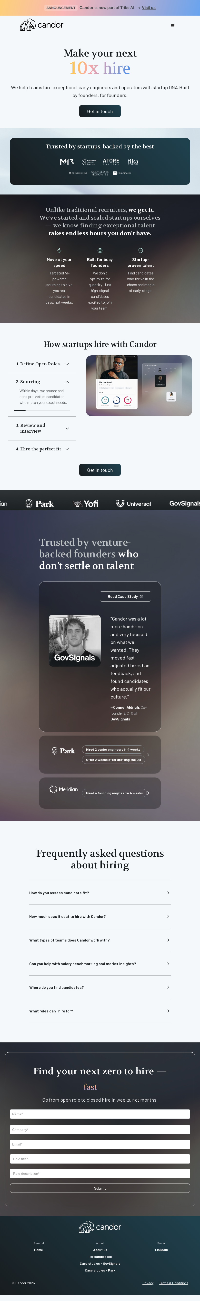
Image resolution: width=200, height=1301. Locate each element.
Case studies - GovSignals (100, 1263)
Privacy (147, 1283)
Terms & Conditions (173, 1283)
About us (100, 1250)
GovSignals (120, 719)
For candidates (100, 1256)
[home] (41, 25)
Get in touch (100, 111)
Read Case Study (123, 596)
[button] (172, 26)
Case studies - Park (100, 1270)
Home (38, 1250)
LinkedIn (161, 1250)
